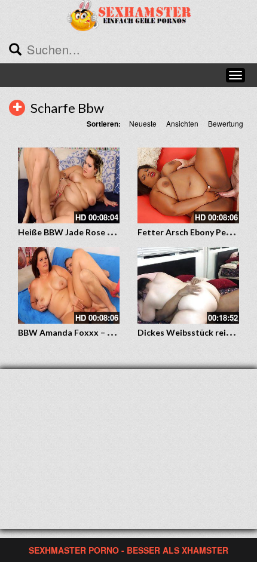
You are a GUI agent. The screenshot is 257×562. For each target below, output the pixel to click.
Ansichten (182, 123)
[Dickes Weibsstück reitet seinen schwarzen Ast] (188, 285)
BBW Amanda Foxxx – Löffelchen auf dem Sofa (109, 332)
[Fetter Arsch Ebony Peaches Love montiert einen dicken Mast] (188, 186)
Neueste (143, 123)
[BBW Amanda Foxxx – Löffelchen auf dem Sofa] (69, 285)
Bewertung (225, 123)
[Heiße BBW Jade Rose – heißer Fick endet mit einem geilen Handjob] (69, 186)
